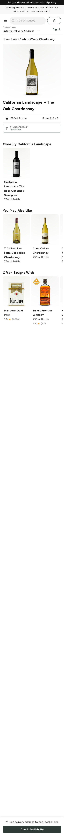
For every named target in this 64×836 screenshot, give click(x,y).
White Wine (29, 39)
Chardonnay (47, 39)
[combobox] (30, 20)
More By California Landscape (27, 144)
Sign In (57, 29)
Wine (16, 39)
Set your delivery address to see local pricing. (32, 2)
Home (6, 39)
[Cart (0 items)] (54, 20)
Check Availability (32, 829)
